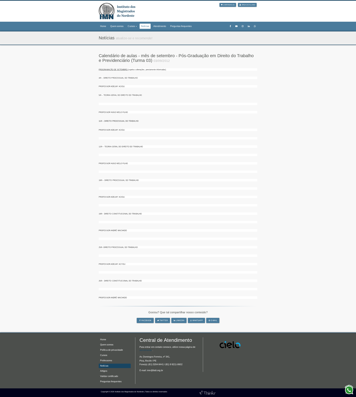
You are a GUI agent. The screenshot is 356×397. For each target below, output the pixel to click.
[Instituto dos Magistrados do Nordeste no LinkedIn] (248, 26)
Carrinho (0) (228, 5)
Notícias (145, 26)
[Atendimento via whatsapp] (255, 26)
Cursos (103, 355)
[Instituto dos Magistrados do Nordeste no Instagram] (242, 26)
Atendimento (159, 26)
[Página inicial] (117, 11)
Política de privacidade (111, 350)
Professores (106, 360)
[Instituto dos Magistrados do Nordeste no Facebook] (230, 26)
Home (103, 26)
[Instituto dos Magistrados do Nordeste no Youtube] (236, 26)
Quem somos (116, 26)
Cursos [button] (131, 26)
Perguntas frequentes (181, 26)
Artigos (103, 371)
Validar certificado (109, 376)
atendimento (145, 350)
